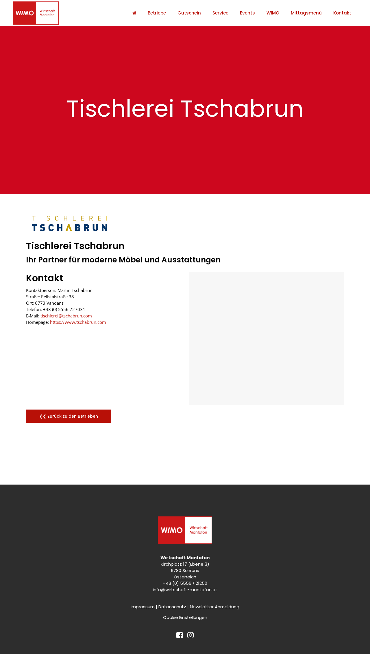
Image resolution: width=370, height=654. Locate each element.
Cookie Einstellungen (185, 617)
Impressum (143, 607)
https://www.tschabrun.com (78, 322)
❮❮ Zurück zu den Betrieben (68, 416)
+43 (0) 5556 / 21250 (185, 583)
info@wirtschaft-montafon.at (185, 590)
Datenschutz (172, 607)
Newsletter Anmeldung (214, 607)
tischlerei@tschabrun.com (66, 316)
